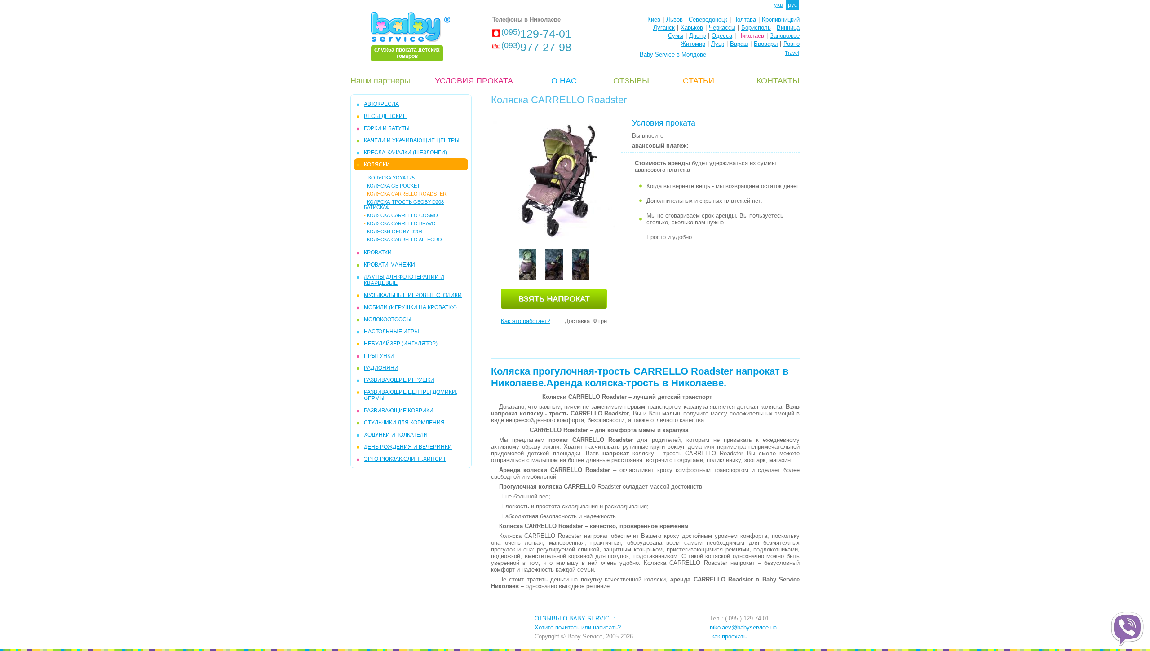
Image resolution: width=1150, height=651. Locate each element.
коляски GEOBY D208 (394, 231)
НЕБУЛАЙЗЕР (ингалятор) (401, 344)
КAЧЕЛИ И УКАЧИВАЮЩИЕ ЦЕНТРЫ (412, 140)
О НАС (564, 80)
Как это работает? (525, 321)
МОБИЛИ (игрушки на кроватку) (410, 307)
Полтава (744, 19)
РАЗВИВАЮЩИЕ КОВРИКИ (398, 410)
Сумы (675, 35)
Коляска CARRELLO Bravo (401, 223)
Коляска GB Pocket (393, 185)
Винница (788, 27)
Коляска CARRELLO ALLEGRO (404, 239)
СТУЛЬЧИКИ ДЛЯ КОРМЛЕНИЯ (404, 422)
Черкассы (722, 27)
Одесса (722, 35)
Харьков (692, 27)
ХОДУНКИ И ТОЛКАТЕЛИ (396, 435)
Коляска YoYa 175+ (392, 177)
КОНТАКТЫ (778, 80)
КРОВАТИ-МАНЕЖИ (389, 265)
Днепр (697, 35)
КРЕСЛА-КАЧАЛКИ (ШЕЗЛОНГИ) (405, 152)
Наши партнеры (380, 80)
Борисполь (756, 27)
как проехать (728, 636)
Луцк (717, 43)
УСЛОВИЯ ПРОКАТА (474, 80)
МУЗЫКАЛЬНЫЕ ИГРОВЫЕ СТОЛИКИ (413, 295)
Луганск (664, 27)
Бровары (766, 43)
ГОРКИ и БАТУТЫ (387, 128)
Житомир (693, 43)
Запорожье (785, 35)
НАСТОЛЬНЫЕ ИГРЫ (391, 331)
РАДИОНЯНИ (381, 368)
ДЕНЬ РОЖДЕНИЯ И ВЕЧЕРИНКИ (408, 447)
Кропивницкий (781, 19)
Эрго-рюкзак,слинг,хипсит (405, 459)
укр (778, 4)
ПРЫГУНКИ (379, 356)
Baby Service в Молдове (673, 54)
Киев (653, 19)
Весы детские (385, 116)
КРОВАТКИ (378, 252)
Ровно (791, 43)
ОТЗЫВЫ (631, 80)
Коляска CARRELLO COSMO (402, 215)
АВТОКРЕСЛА (381, 104)
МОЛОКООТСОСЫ (387, 319)
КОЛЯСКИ (377, 165)
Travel (792, 53)
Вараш (739, 43)
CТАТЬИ (698, 80)
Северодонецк (708, 19)
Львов (674, 19)
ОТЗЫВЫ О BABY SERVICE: (575, 618)
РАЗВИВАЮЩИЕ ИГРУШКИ (399, 380)
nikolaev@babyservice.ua (743, 627)
